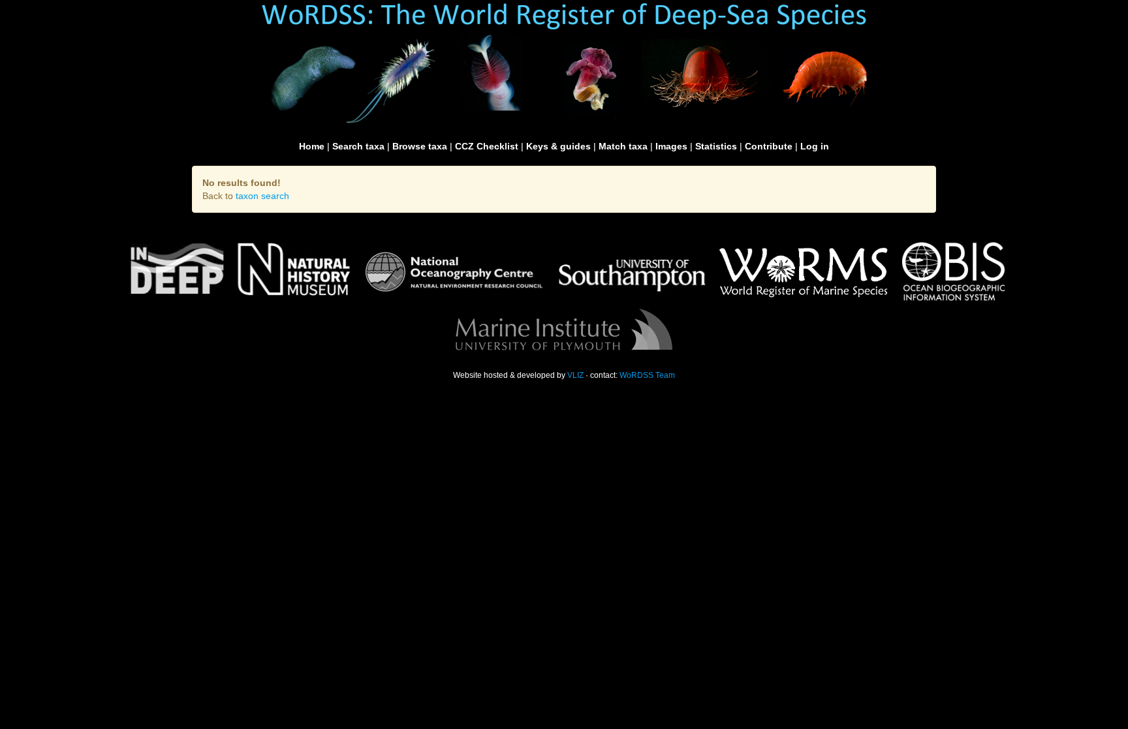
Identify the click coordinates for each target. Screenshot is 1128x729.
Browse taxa (419, 146)
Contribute (768, 146)
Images (671, 146)
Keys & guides (558, 146)
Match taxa (623, 146)
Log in (814, 146)
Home (311, 146)
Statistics (716, 146)
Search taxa (358, 146)
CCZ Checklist (486, 146)
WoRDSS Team (647, 375)
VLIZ (575, 375)
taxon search (262, 196)
